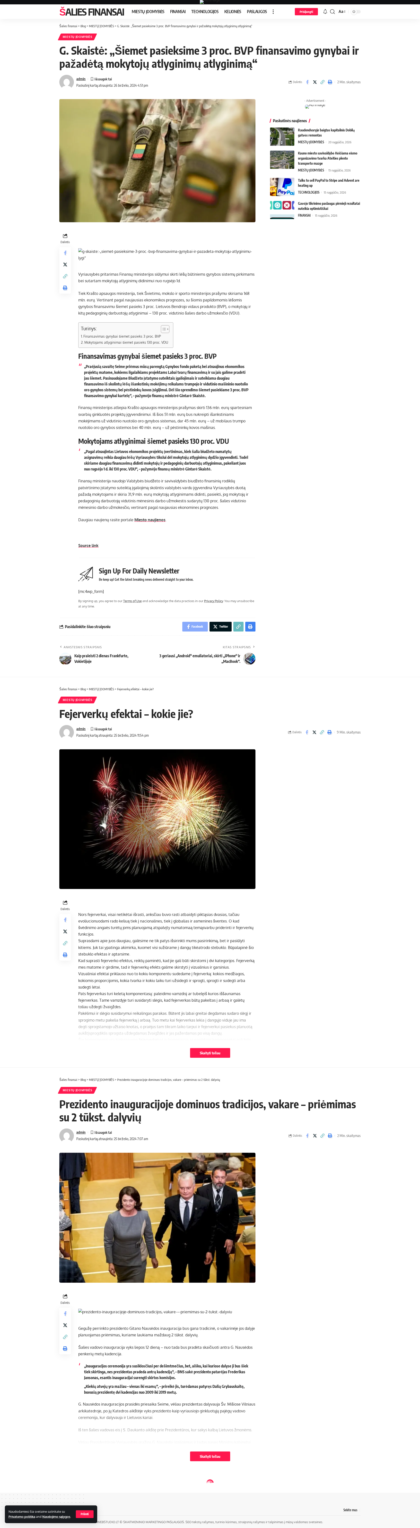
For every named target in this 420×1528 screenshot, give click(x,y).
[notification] (325, 11)
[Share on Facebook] (307, 82)
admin (81, 79)
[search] (332, 11)
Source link (88, 545)
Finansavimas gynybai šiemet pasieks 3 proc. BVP (122, 336)
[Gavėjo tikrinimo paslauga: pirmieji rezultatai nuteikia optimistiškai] (282, 210)
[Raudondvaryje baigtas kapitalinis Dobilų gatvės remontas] (282, 137)
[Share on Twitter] (314, 82)
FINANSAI (304, 215)
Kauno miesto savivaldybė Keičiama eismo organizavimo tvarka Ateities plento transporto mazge (327, 158)
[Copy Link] (322, 82)
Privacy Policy (213, 601)
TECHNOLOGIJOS (308, 192)
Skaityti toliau (210, 1053)
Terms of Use (132, 601)
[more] (273, 11)
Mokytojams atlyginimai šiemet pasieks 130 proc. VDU (126, 342)
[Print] (329, 82)
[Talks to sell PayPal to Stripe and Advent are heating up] (282, 187)
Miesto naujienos (150, 519)
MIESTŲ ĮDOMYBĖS (77, 37)
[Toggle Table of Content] (162, 329)
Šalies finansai (91, 11)
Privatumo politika (22, 1517)
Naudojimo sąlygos (56, 1517)
